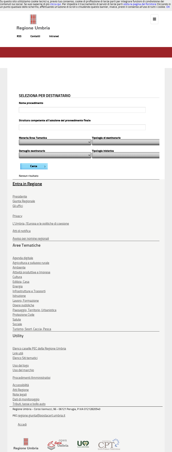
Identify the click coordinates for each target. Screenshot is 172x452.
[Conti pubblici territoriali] (109, 443)
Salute (17, 319)
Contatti (35, 36)
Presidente (20, 196)
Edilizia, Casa (21, 282)
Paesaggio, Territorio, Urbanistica (34, 310)
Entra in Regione (27, 183)
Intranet (54, 36)
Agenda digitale (23, 258)
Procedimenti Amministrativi (31, 378)
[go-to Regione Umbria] (33, 16)
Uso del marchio (23, 370)
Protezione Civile (23, 315)
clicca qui (55, 4)
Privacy (17, 216)
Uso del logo (21, 365)
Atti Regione (21, 390)
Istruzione (19, 296)
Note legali (20, 394)
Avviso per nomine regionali (31, 238)
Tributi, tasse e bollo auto (29, 404)
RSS (19, 36)
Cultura (17, 277)
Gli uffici (18, 206)
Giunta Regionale (24, 201)
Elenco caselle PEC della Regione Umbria (39, 348)
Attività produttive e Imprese (31, 272)
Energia (18, 286)
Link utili (18, 353)
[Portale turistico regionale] (83, 443)
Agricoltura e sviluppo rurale (31, 263)
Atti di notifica (22, 231)
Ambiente (19, 267)
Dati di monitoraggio (26, 399)
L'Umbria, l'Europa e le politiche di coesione (41, 223)
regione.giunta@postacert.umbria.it (41, 415)
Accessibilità (21, 385)
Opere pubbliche (23, 305)
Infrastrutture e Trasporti (29, 291)
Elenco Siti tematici (25, 358)
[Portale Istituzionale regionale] (26, 443)
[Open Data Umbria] (57, 443)
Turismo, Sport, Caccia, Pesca (32, 329)
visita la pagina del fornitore (139, 4)
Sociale (17, 324)
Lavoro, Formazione (26, 301)
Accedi (22, 424)
